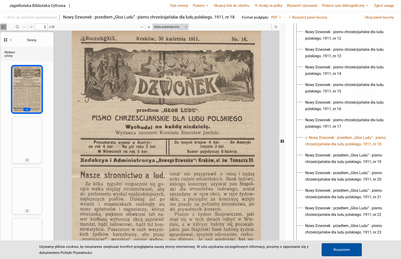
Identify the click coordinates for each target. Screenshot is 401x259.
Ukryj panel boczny (379, 17)
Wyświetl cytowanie (302, 5)
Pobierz (198, 5)
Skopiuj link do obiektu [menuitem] (231, 5)
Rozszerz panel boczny (309, 17)
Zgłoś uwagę (384, 5)
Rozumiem (341, 250)
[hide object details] (282, 141)
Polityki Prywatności (76, 253)
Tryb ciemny (179, 5)
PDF (274, 17)
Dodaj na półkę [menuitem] (270, 5)
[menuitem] (347, 35)
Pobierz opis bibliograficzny (343, 5)
